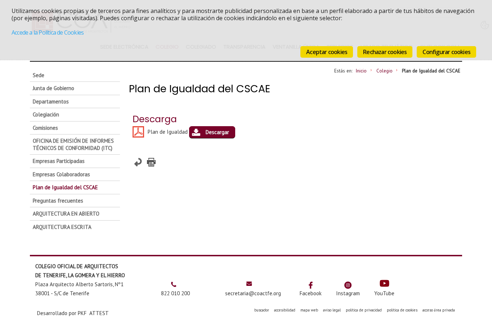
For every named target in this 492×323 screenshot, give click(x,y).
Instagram (348, 293)
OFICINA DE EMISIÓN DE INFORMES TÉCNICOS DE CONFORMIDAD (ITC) (73, 144)
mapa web (309, 310)
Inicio (361, 70)
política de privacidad (364, 310)
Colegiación (46, 114)
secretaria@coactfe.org (253, 293)
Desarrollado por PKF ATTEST (73, 313)
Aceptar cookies (326, 52)
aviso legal (332, 310)
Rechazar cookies (385, 52)
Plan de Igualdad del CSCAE (65, 187)
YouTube (384, 293)
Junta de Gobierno (53, 88)
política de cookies (402, 310)
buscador (261, 310)
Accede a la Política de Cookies (48, 32)
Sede (38, 75)
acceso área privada (438, 310)
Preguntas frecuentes (58, 200)
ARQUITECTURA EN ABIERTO (66, 213)
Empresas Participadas (59, 161)
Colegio (384, 70)
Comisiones (45, 127)
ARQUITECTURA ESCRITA (62, 227)
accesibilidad (284, 310)
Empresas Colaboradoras (61, 174)
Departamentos (51, 101)
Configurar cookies (446, 52)
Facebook (311, 293)
